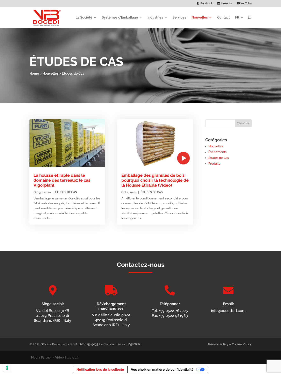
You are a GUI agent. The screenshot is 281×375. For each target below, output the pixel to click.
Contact (223, 17)
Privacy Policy (218, 344)
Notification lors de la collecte (100, 369)
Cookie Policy (242, 344)
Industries (155, 17)
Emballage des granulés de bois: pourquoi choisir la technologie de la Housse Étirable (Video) (155, 180)
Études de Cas (66, 192)
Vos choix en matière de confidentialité (162, 369)
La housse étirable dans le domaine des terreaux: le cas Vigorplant (62, 180)
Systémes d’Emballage (120, 17)
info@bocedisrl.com (228, 310)
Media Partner (41, 357)
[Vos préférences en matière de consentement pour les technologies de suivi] (7, 368)
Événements (217, 152)
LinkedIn (226, 3)
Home (34, 73)
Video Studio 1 (66, 357)
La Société (84, 17)
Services (179, 17)
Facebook (206, 3)
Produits (214, 163)
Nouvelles (200, 17)
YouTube (246, 3)
